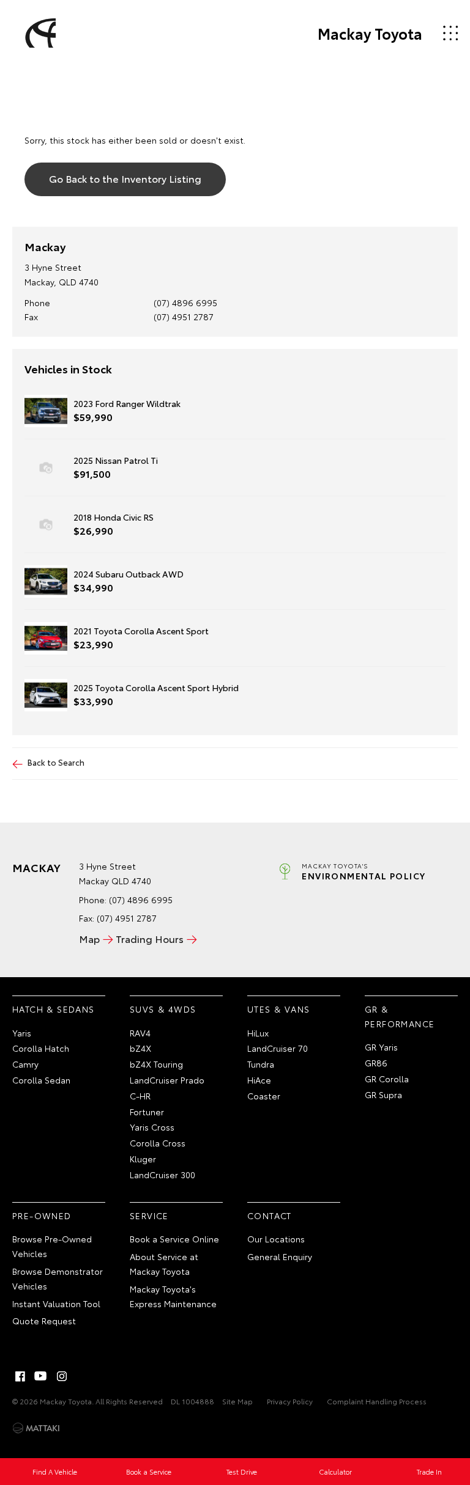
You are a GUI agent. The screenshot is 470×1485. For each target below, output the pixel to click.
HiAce (259, 1080)
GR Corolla (387, 1078)
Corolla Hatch (40, 1048)
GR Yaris (381, 1047)
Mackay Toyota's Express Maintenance (173, 1296)
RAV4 (140, 1033)
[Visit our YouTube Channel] (41, 1376)
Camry (25, 1064)
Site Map (237, 1401)
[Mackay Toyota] (38, 33)
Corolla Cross (157, 1143)
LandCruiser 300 (162, 1174)
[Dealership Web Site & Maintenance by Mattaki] (36, 1428)
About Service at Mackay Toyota (164, 1263)
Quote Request (44, 1320)
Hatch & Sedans (53, 1009)
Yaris (21, 1033)
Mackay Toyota (370, 33)
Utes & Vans (278, 1009)
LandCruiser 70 (277, 1048)
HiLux (258, 1033)
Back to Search (56, 762)
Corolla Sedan (41, 1080)
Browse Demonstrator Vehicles (57, 1278)
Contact (269, 1215)
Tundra (260, 1064)
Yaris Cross (152, 1127)
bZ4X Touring (156, 1064)
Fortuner (147, 1112)
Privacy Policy (290, 1401)
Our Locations (276, 1239)
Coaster (263, 1096)
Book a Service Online (174, 1239)
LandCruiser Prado (167, 1080)
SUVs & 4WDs (163, 1009)
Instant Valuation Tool (56, 1303)
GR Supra (383, 1094)
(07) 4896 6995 (185, 302)
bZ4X (140, 1048)
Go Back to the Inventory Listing (125, 178)
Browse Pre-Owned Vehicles (52, 1246)
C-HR (140, 1096)
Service (149, 1215)
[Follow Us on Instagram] (62, 1376)
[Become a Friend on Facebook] (20, 1376)
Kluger (143, 1159)
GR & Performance (400, 1016)
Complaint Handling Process (377, 1401)
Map (89, 938)
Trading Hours (150, 938)
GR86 (376, 1063)
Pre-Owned (42, 1215)
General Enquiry (279, 1256)
